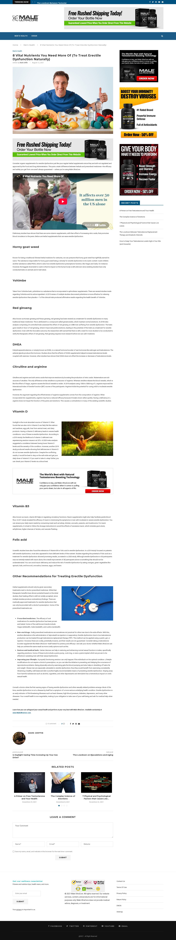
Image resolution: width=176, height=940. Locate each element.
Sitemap (120, 912)
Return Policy (121, 899)
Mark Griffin (24, 63)
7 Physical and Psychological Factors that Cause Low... (96, 797)
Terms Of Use (122, 887)
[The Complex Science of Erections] (63, 782)
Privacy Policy (122, 893)
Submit (20, 901)
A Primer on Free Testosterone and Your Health (29, 797)
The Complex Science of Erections (63, 797)
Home (15, 45)
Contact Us (121, 881)
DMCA (119, 906)
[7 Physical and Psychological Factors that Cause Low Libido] (96, 782)
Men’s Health (21, 36)
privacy (19, 910)
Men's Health (29, 45)
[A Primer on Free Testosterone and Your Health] (29, 782)
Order (34, 36)
